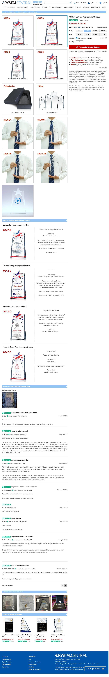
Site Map (31, 667)
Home (4, 12)
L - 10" (95, 34)
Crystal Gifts (73, 664)
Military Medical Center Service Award (58, 636)
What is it (103, 38)
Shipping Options (101, 27)
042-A (79, 31)
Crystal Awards (6, 659)
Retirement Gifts (84, 669)
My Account (93, 3)
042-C (95, 31)
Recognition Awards (73, 669)
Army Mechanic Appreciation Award (41, 636)
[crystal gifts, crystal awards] (17, 4)
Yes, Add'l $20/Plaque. (85, 38)
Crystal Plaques (6, 662)
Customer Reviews (34, 662)
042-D (103, 31)
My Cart (104, 3)
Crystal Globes (6, 664)
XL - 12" (103, 34)
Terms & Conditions (34, 669)
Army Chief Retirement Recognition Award (25, 636)
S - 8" (79, 34)
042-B (87, 31)
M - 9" (87, 34)
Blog (30, 659)
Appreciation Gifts (84, 667)
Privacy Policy (33, 664)
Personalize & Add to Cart (89, 47)
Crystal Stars (6, 667)
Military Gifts (12, 12)
